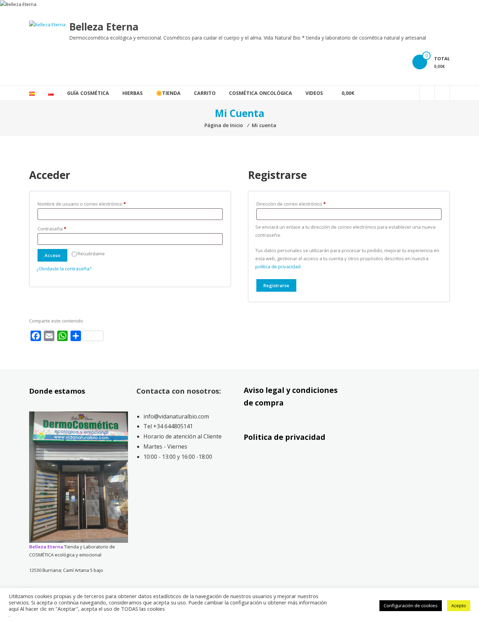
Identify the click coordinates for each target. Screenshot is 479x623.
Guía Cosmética (88, 93)
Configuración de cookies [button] (411, 605)
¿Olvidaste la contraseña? (64, 268)
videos (314, 93)
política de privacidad (278, 266)
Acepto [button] (458, 605)
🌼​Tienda (168, 93)
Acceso (52, 255)
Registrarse (276, 285)
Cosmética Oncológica (260, 93)
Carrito (205, 93)
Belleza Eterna (104, 26)
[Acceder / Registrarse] (442, 93)
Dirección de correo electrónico (302, 203)
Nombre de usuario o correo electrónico (93, 203)
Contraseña (63, 228)
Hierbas (132, 93)
